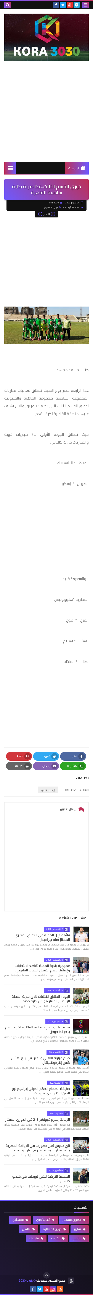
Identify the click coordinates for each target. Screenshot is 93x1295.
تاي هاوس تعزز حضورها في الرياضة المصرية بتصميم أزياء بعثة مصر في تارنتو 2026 (38, 1147)
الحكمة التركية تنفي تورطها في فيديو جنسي (41, 1178)
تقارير (78, 1229)
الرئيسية (74, 168)
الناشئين (18, 1220)
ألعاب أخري (43, 1220)
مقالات (56, 1238)
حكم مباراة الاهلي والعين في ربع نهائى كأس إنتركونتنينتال (40, 1060)
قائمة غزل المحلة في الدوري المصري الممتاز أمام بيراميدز (42, 937)
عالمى (26, 1229)
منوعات (34, 1238)
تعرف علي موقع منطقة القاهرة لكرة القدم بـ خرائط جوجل (37, 1029)
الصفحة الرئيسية (72, 207)
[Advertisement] (46, 116)
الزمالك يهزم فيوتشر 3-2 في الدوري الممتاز (37, 1119)
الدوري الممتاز (72, 1220)
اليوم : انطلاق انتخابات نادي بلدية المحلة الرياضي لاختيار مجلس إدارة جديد (41, 998)
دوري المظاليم (51, 207)
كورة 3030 (26, 1280)
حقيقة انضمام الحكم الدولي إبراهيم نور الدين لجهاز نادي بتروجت (41, 1090)
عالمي (77, 1238)
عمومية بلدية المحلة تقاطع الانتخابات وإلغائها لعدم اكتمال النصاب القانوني (42, 967)
